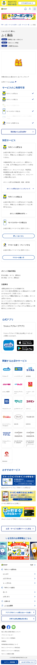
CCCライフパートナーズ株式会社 (10, 650)
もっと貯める (7, 583)
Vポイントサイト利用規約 (8, 638)
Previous (3, 551)
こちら (12, 82)
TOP (2, 24)
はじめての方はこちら (27, 662)
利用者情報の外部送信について (9, 644)
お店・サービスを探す (11, 24)
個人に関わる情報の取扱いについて (10, 631)
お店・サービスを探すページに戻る (18, 528)
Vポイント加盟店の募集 (7, 654)
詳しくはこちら (18, 236)
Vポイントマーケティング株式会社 (10, 647)
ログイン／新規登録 (9, 662)
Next (34, 551)
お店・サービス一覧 (24, 24)
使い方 (5, 592)
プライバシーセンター (7, 635)
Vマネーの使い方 (18, 257)
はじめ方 (5, 574)
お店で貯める (7, 578)
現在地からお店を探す (18, 132)
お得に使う (6, 597)
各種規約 (3, 641)
